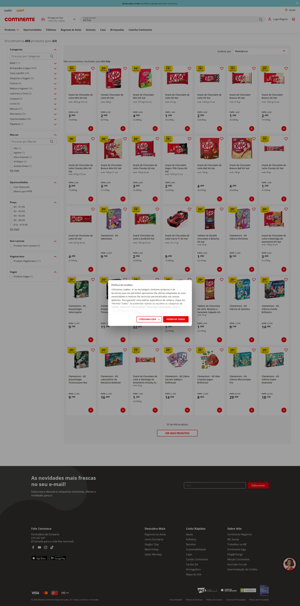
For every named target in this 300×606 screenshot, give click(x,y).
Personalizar (147, 319)
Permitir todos (176, 319)
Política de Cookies (128, 310)
